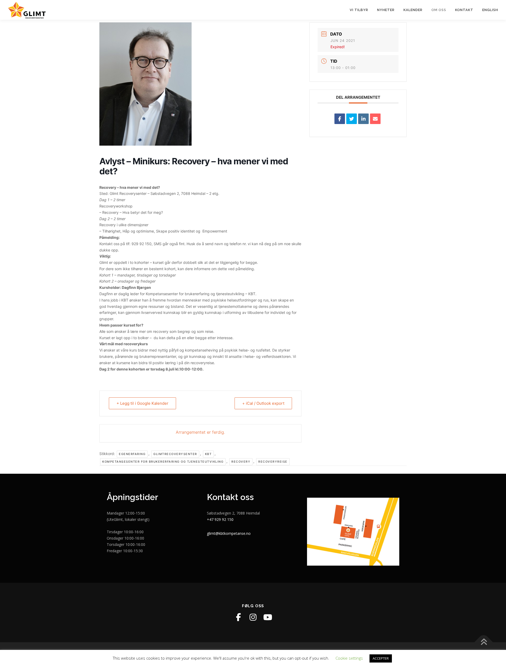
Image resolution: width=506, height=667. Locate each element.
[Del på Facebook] (339, 118)
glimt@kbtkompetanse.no (229, 533)
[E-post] (375, 118)
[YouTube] (268, 617)
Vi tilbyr (359, 10)
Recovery (240, 461)
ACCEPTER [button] (381, 658)
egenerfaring (132, 454)
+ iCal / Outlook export (263, 403)
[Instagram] (253, 617)
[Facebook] (238, 617)
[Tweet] (351, 118)
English (490, 10)
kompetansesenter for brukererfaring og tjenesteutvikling (162, 461)
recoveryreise (273, 461)
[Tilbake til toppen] (483, 642)
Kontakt (464, 10)
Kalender (412, 10)
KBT (208, 454)
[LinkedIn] (363, 118)
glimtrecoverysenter (175, 454)
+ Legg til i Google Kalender (142, 403)
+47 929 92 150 (220, 519)
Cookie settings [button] (349, 658)
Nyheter (386, 10)
